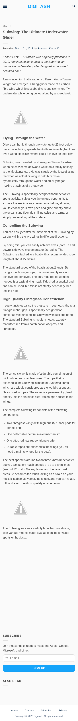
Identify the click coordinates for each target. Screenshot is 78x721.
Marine (8, 26)
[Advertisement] (39, 584)
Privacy (63, 710)
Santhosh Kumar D (48, 48)
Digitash (39, 6)
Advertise (46, 710)
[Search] (74, 6)
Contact (29, 710)
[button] (5, 6)
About (14, 710)
